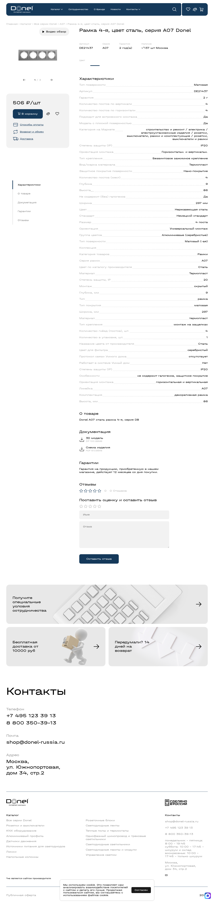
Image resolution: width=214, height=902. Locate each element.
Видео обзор (56, 31)
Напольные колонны (22, 856)
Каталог (55, 9)
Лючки (11, 851)
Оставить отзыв (99, 558)
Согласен (141, 890)
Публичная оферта (21, 895)
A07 (62, 24)
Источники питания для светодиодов (35, 846)
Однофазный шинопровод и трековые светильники (116, 838)
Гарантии (24, 211)
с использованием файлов (93, 894)
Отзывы (23, 220)
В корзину (29, 113)
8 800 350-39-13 (31, 723)
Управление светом (101, 854)
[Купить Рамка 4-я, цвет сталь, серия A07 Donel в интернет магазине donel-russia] (37, 55)
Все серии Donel (45, 24)
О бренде (99, 9)
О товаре (24, 193)
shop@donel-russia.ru (35, 742)
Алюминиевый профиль (25, 836)
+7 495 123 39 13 (31, 715)
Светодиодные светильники (108, 844)
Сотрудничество (78, 9)
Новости (116, 9)
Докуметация (27, 202)
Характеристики (29, 184)
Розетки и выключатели (25, 825)
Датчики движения (21, 841)
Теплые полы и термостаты (107, 830)
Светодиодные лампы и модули (111, 849)
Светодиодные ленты (102, 825)
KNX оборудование (21, 830)
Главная (12, 24)
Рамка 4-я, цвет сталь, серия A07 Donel (96, 24)
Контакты (132, 9)
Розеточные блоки (100, 820)
